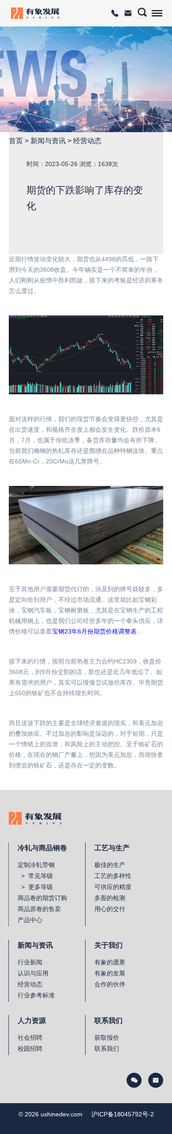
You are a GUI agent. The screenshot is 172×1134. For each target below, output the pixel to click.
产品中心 (30, 919)
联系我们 (106, 1048)
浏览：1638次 (98, 163)
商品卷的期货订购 (42, 897)
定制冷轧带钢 (36, 864)
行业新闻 (30, 962)
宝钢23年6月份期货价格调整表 (94, 631)
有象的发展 (109, 973)
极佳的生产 (109, 864)
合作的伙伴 (109, 984)
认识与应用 (33, 973)
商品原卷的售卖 (39, 908)
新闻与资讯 (48, 141)
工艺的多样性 (112, 875)
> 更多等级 (35, 886)
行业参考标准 (36, 995)
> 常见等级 (35, 875)
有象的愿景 (109, 962)
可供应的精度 (112, 886)
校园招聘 (30, 1048)
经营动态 (87, 141)
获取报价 (106, 1037)
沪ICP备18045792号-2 (122, 1114)
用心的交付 (109, 908)
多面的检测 (109, 897)
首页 (16, 141)
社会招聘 (30, 1037)
